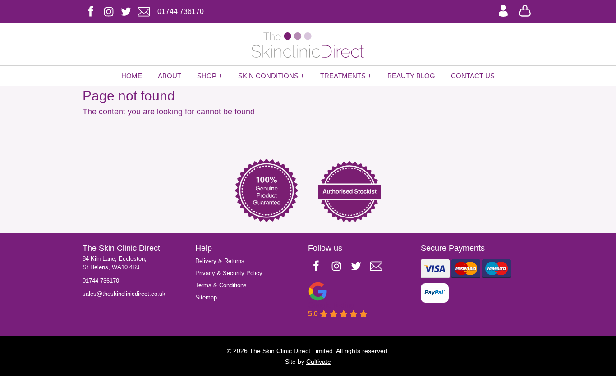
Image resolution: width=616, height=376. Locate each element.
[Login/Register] (503, 10)
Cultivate (318, 361)
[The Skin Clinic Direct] (308, 45)
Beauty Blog (411, 76)
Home (131, 76)
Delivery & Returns (219, 261)
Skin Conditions (268, 76)
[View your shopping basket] (524, 10)
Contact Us (473, 76)
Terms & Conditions (221, 285)
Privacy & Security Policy (228, 273)
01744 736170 (101, 280)
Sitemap (206, 297)
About (169, 76)
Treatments (343, 76)
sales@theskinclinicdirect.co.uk (124, 293)
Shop (206, 76)
